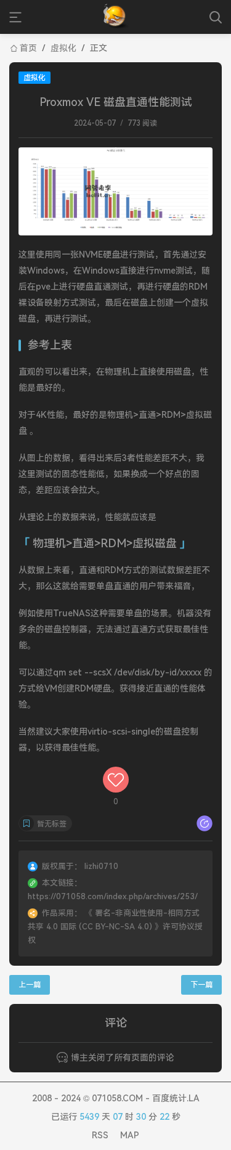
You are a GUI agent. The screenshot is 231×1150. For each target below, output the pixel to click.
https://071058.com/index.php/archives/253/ (113, 896)
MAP (129, 1135)
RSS (100, 1135)
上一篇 (29, 985)
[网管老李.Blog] (115, 17)
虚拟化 (63, 48)
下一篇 (201, 985)
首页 (28, 48)
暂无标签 (52, 824)
